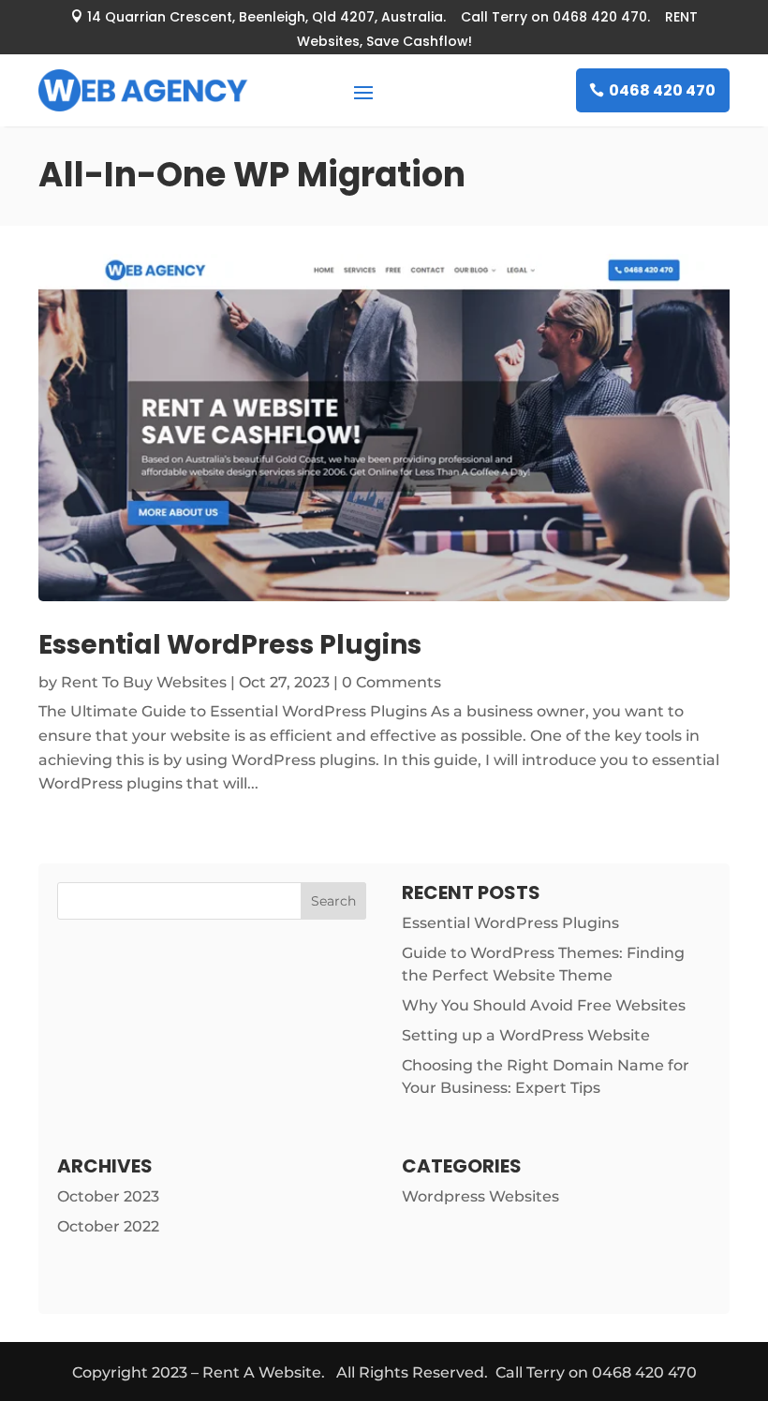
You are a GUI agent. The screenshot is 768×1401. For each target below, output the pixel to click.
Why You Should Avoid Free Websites (544, 1005)
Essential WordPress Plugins (229, 645)
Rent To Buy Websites (144, 682)
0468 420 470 (662, 90)
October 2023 (108, 1196)
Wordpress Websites (480, 1196)
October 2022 (108, 1226)
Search (333, 900)
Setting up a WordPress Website (526, 1035)
